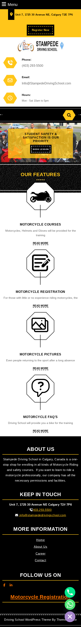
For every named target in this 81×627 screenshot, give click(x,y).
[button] (4, 142)
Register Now (42, 31)
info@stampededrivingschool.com (42, 515)
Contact (40, 560)
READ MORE (40, 243)
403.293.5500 (42, 509)
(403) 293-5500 (32, 65)
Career (41, 553)
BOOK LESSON (41, 150)
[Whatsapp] (70, 604)
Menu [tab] (12, 4)
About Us (40, 546)
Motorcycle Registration (40, 597)
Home (40, 540)
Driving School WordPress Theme (27, 619)
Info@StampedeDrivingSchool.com (46, 83)
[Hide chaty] (70, 616)
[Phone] (70, 592)
